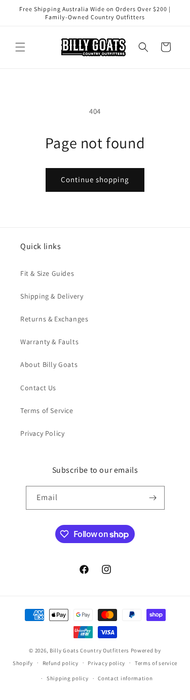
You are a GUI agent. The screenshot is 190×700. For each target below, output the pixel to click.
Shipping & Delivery (51, 296)
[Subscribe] (153, 498)
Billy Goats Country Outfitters (89, 650)
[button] (20, 47)
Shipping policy (68, 678)
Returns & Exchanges (54, 318)
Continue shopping (95, 179)
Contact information (125, 678)
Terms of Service (46, 410)
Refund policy (61, 663)
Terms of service (156, 663)
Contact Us (38, 387)
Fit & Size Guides (47, 273)
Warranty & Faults (49, 341)
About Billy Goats (49, 364)
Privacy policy (106, 663)
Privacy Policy (42, 433)
